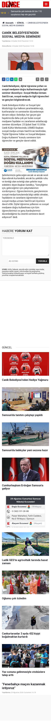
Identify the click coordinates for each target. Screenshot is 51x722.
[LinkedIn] (11, 79)
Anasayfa (9, 23)
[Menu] (46, 4)
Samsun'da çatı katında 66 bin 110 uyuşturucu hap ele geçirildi (26, 13)
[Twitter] (7, 79)
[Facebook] (3, 79)
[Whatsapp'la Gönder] (16, 79)
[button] (37, 79)
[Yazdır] (20, 79)
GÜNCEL (20, 23)
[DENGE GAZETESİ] (11, 4)
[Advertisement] (25, 313)
